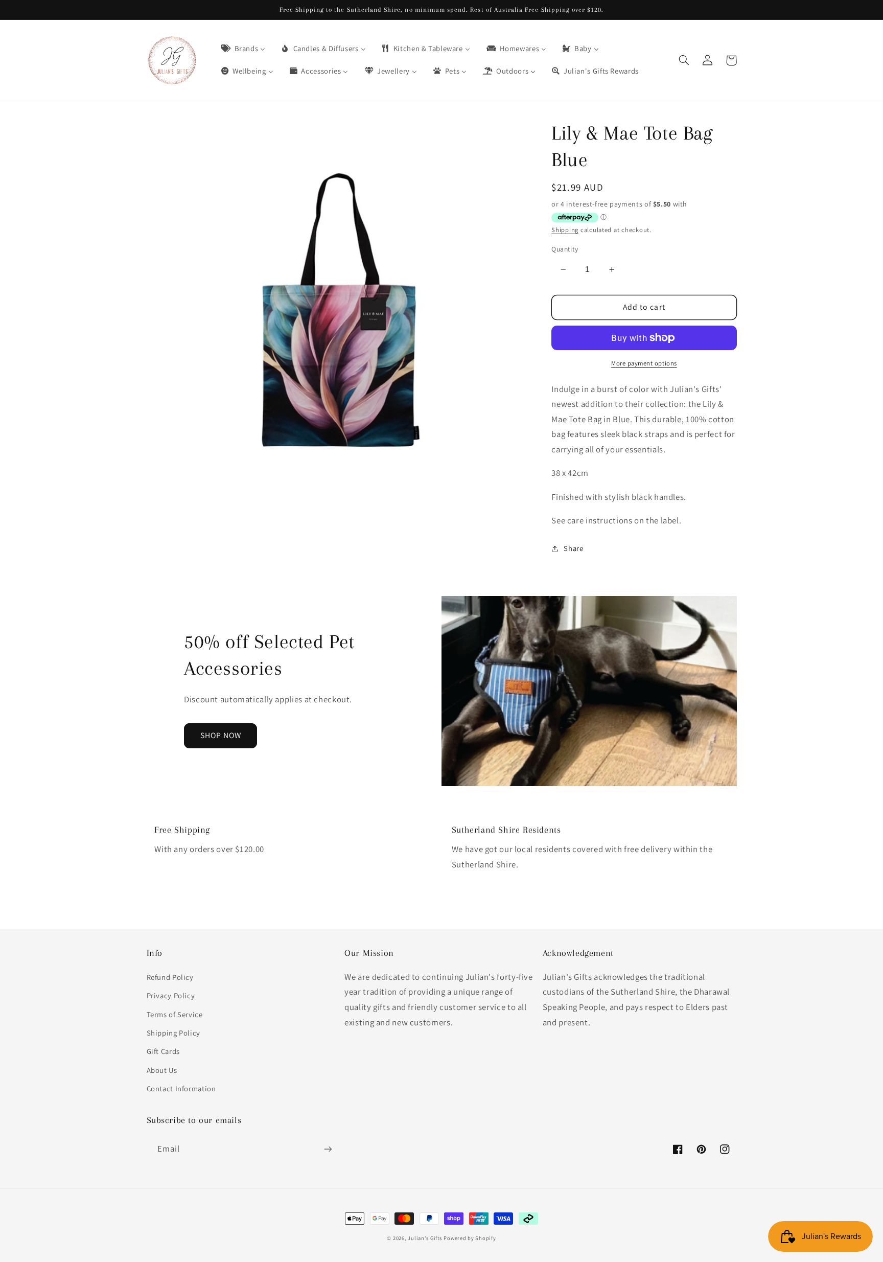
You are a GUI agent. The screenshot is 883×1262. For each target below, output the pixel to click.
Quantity (564, 249)
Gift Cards (163, 1051)
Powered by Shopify (470, 1238)
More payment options (644, 363)
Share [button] (573, 548)
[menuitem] (242, 49)
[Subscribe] (327, 1149)
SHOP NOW (220, 735)
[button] (684, 60)
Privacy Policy (171, 995)
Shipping (564, 229)
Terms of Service (175, 1014)
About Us (162, 1070)
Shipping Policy (173, 1033)
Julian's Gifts (425, 1238)
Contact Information (181, 1088)
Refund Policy (170, 977)
